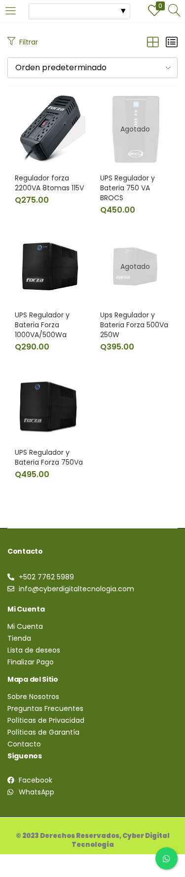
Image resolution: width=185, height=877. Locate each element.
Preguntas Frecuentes (45, 708)
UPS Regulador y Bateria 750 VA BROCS (127, 188)
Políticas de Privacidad (45, 720)
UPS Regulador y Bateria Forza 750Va (49, 457)
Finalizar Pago (30, 662)
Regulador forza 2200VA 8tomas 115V (49, 183)
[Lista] (172, 42)
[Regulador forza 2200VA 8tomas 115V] (50, 128)
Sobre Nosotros (33, 697)
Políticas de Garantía (43, 732)
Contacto (24, 744)
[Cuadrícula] (153, 42)
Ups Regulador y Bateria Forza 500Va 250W (134, 325)
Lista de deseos (33, 650)
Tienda (19, 638)
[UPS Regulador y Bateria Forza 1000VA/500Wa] (50, 266)
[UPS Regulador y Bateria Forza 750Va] (50, 403)
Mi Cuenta (25, 626)
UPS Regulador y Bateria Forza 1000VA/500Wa (42, 325)
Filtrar (28, 42)
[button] (92, 67)
